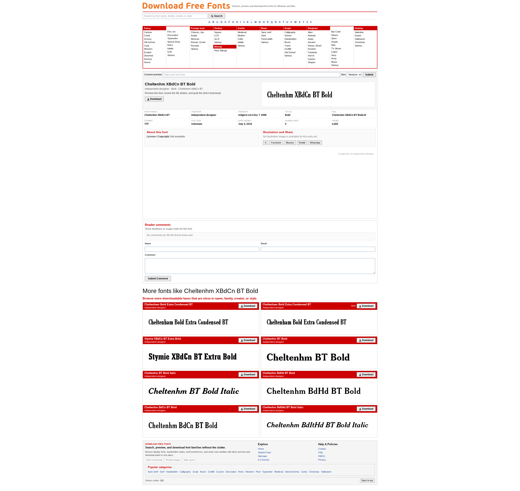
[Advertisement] (300, 184)
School (288, 35)
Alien (310, 32)
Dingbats (313, 28)
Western (148, 49)
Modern (241, 35)
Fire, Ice (171, 31)
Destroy (148, 59)
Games (311, 59)
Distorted (148, 55)
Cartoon (148, 32)
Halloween (360, 39)
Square (217, 32)
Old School (149, 42)
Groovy (148, 39)
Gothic (241, 28)
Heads (334, 42)
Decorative (172, 35)
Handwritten (290, 39)
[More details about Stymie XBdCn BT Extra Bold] (201, 356)
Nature (334, 35)
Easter (358, 35)
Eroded (147, 52)
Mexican (195, 39)
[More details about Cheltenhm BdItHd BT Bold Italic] (319, 425)
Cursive (220, 472)
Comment (150, 255)
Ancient (311, 42)
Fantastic (312, 52)
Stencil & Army (292, 472)
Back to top (367, 480)
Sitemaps (262, 456)
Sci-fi (216, 39)
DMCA (321, 456)
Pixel (258, 472)
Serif (263, 35)
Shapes (311, 62)
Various (171, 55)
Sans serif (266, 32)
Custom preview (153, 74)
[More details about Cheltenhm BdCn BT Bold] (201, 425)
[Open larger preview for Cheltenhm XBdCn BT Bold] (318, 94)
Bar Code (336, 31)
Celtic (240, 39)
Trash (287, 45)
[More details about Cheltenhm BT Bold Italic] (201, 390)
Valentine (359, 32)
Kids (333, 45)
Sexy (333, 55)
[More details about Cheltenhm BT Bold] (319, 356)
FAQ (320, 452)
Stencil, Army (173, 42)
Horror (147, 62)
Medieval (242, 32)
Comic (147, 35)
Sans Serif (153, 472)
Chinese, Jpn (197, 32)
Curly (146, 45)
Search (218, 16)
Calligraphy (290, 32)
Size (343, 74)
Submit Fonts (264, 452)
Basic (264, 28)
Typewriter (172, 38)
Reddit (302, 142)
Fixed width (266, 39)
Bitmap (218, 46)
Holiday (359, 28)
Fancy (147, 28)
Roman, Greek (198, 42)
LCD (216, 35)
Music (334, 62)
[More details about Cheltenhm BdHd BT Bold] (319, 390)
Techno (218, 28)
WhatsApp (315, 142)
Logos (334, 52)
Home (261, 449)
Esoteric (312, 49)
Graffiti (288, 49)
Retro (170, 45)
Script (288, 28)
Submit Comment (158, 278)
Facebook (276, 142)
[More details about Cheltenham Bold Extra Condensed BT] (201, 322)
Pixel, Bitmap (220, 50)
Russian (195, 45)
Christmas (360, 42)
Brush (287, 42)
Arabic (194, 35)
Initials (170, 48)
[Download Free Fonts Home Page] (186, 5)
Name (148, 243)
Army (334, 58)
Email (264, 243)
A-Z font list (263, 460)
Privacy (322, 460)
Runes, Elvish (315, 45)
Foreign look (198, 28)
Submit (369, 74)
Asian (310, 39)
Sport (334, 38)
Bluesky (290, 142)
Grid (169, 52)
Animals (312, 35)
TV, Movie (336, 48)
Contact (322, 449)
